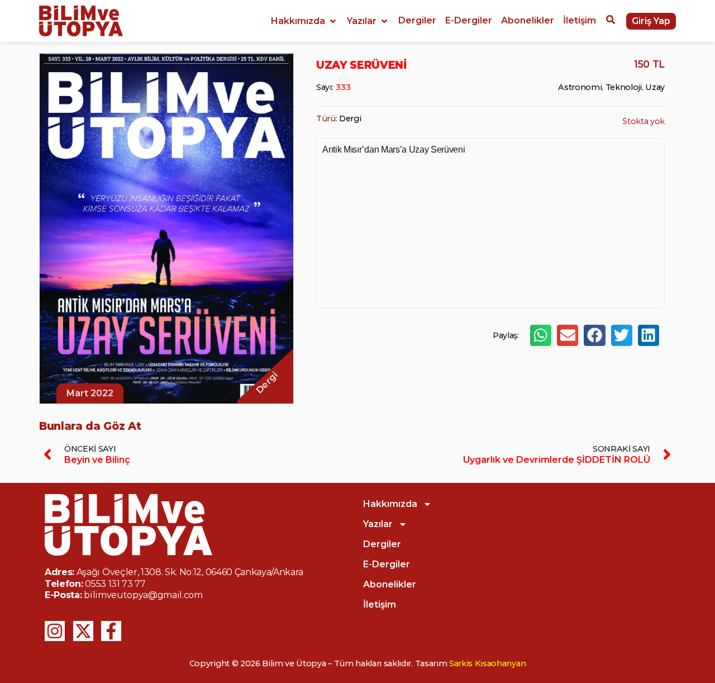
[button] (304, 21)
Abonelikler (389, 584)
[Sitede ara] (610, 21)
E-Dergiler (386, 564)
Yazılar (378, 524)
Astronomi (580, 87)
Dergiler (382, 544)
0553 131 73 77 (115, 583)
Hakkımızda (390, 504)
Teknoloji (624, 87)
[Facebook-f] (111, 631)
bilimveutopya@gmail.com (143, 595)
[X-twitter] (83, 631)
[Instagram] (55, 631)
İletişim (379, 604)
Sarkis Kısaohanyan (487, 663)
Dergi (350, 118)
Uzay (655, 87)
